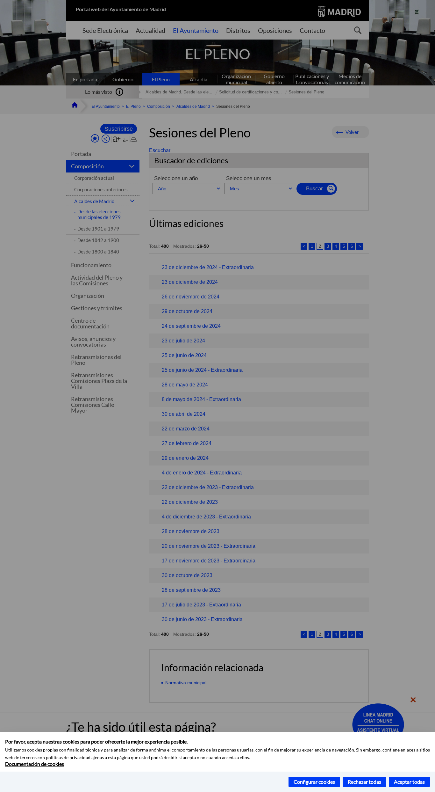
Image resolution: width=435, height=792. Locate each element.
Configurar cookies (314, 782)
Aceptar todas (409, 782)
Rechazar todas (364, 782)
